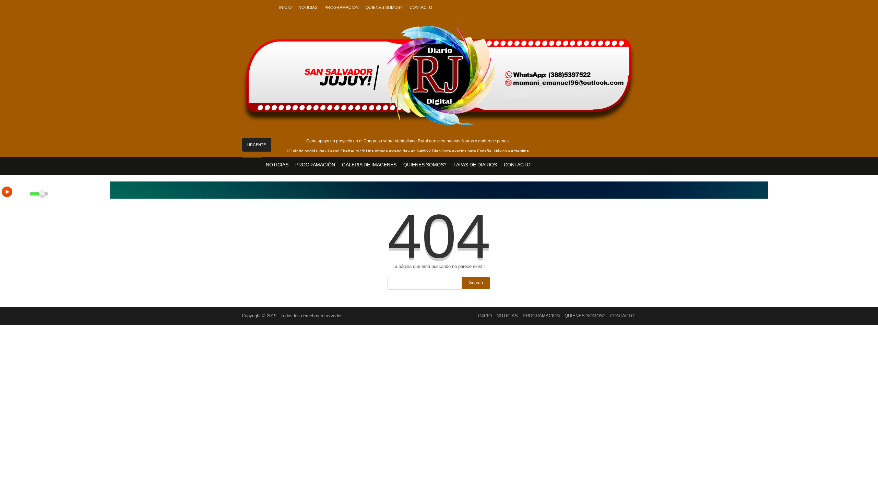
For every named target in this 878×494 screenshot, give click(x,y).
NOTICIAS (308, 7)
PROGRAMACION (341, 7)
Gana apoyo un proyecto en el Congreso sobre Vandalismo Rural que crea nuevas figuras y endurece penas (407, 141)
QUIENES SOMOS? (384, 7)
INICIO (285, 7)
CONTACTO (421, 7)
